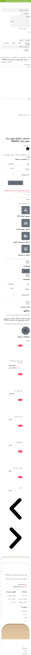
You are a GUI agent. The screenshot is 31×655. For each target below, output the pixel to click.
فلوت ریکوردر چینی (18, 390)
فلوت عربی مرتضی (18, 416)
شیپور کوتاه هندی (18, 442)
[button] (15, 183)
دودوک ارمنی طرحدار (18, 468)
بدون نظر (25, 145)
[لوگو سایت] (27, 5)
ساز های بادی (22, 57)
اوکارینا (21, 487)
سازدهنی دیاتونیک (6, 57)
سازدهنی (14, 57)
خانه (28, 57)
